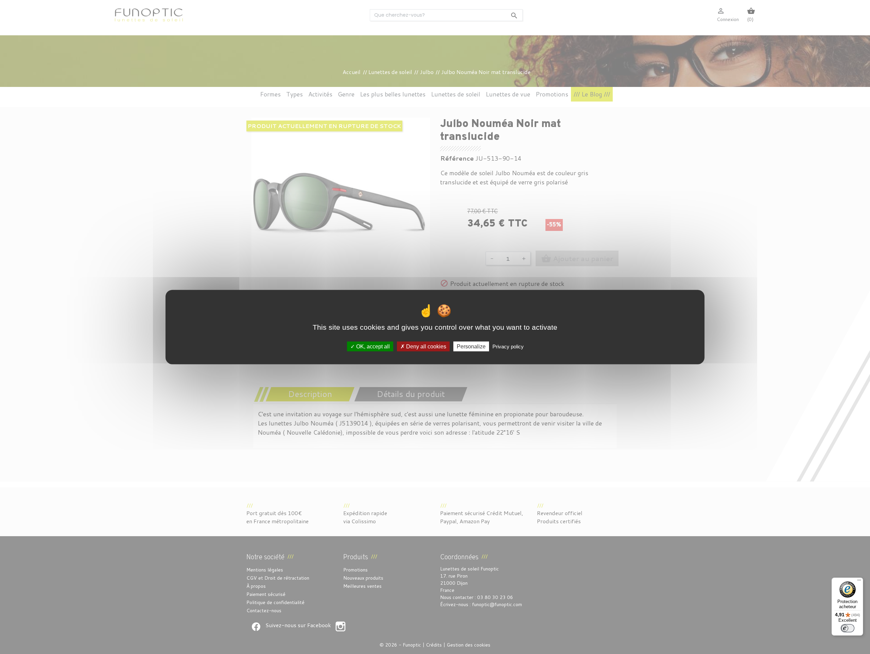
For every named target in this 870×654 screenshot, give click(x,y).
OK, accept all (372, 346)
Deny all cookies (425, 346)
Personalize (471, 346)
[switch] (847, 628)
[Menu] (859, 582)
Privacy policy (508, 346)
